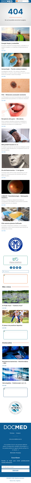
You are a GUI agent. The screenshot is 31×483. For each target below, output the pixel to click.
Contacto (18, 433)
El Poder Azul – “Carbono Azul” (12, 305)
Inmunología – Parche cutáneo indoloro (14, 69)
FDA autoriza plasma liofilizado (12, 223)
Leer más (4, 50)
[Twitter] (20, 267)
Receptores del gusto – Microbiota (12, 119)
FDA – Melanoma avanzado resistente (14, 95)
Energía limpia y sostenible (10, 43)
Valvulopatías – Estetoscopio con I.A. (14, 383)
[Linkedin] (17, 267)
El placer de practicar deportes (12, 325)
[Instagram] (11, 267)
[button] (29, 1)
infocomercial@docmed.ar (15, 439)
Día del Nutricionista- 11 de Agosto (13, 170)
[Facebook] (14, 267)
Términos (12, 433)
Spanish (20, 1)
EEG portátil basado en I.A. (10, 144)
